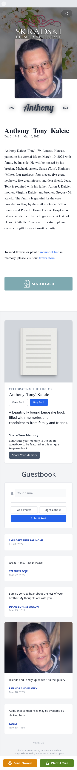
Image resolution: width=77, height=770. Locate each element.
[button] (38, 647)
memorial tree (49, 252)
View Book (18, 402)
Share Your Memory (24, 455)
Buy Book (39, 402)
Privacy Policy (28, 753)
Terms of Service (48, 753)
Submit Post (38, 518)
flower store (47, 257)
